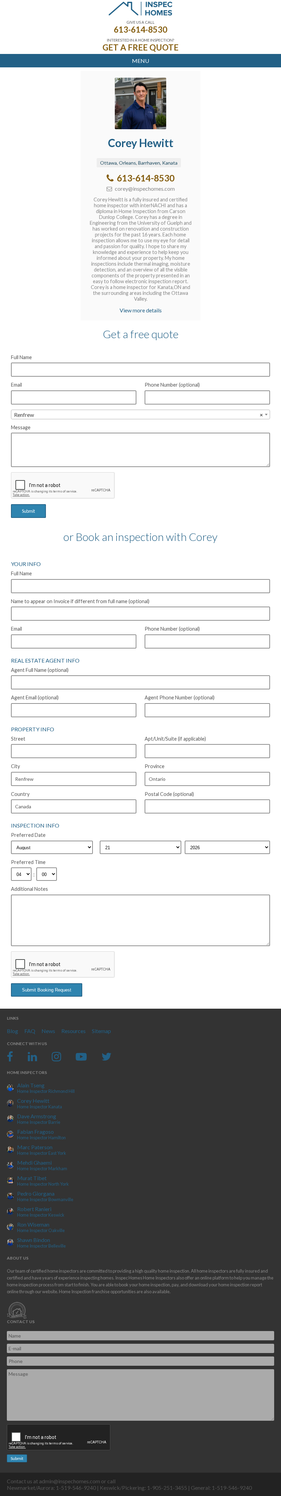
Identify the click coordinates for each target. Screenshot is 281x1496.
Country (20, 794)
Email (16, 385)
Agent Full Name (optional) (40, 670)
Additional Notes (29, 889)
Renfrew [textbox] (138, 414)
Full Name (21, 357)
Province (154, 766)
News (48, 1031)
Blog (12, 1031)
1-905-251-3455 (167, 1487)
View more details (141, 310)
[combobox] (140, 414)
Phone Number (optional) (172, 385)
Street (18, 739)
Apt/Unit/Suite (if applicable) (175, 739)
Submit (28, 511)
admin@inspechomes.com (69, 1481)
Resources (73, 1031)
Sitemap (101, 1031)
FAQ (29, 1031)
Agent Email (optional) (35, 697)
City (15, 766)
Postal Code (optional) (169, 794)
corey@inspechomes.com (144, 188)
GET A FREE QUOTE (140, 47)
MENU (140, 60)
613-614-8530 (140, 29)
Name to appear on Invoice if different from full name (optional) (80, 601)
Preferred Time (28, 862)
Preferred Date (28, 835)
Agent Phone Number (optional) (180, 697)
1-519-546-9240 (76, 1487)
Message (20, 427)
